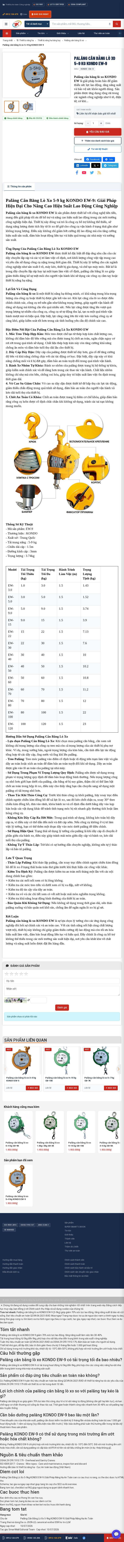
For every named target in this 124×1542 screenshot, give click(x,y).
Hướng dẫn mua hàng (12, 1260)
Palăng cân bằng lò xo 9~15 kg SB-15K (79, 1144)
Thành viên (70, 1238)
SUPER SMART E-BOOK (75, 1227)
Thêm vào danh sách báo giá (99, 140)
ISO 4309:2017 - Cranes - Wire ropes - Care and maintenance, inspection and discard (43, 1464)
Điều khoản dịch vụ (11, 1272)
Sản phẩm (69, 1222)
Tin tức (68, 1230)
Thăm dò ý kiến (71, 1246)
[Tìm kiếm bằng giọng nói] (110, 24)
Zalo (25, 14)
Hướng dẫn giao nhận (12, 1268)
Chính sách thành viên (74, 1260)
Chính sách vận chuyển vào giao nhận (82, 1272)
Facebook (95, 159)
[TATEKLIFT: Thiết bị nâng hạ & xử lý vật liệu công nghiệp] (17, 24)
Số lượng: (78, 123)
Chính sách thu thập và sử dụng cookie (49, 1309)
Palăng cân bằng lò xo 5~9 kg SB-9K (17, 1144)
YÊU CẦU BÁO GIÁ (99, 131)
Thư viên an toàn (72, 1250)
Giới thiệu (69, 1234)
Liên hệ (68, 1243)
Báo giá (34, 1088)
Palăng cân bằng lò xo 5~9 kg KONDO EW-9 (17, 1197)
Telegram (112, 165)
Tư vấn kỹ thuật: (99, 149)
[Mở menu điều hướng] (6, 24)
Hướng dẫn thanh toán (13, 1264)
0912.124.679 (11, 14)
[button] (118, 1069)
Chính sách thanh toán (75, 1264)
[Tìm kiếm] (117, 24)
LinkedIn (84, 165)
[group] (36, 75)
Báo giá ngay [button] (41, 14)
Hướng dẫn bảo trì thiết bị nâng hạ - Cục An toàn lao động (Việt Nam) (35, 1467)
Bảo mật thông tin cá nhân (76, 1276)
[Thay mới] (29, 1000)
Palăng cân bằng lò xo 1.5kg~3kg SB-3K (48, 1144)
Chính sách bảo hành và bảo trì (79, 1268)
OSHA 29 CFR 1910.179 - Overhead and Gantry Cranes (27, 1460)
